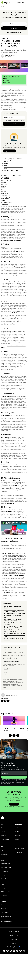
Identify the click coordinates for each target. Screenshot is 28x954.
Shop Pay (3, 908)
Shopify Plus (4, 912)
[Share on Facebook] (2, 701)
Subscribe (14, 777)
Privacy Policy (6, 783)
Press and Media (5, 839)
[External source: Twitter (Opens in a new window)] (7, 951)
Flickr (3, 188)
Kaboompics (5, 198)
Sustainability (18, 828)
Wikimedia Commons (7, 202)
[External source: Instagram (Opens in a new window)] (14, 951)
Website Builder (18, 852)
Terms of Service (14, 935)
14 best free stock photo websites (13, 158)
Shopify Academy (5, 875)
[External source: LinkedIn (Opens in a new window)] (20, 951)
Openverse (5, 204)
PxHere (18, 465)
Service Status (4, 854)
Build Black (17, 831)
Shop (2, 904)
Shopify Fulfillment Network (6, 916)
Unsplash (6, 163)
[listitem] (14, 724)
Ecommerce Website (20, 856)
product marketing (8, 458)
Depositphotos (6, 195)
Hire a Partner (4, 871)
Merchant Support (5, 863)
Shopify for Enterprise (6, 921)
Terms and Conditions (20, 782)
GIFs (13, 256)
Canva (4, 189)
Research (17, 839)
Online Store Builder (20, 848)
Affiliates (3, 847)
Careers (3, 831)
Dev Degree (4, 895)
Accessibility (18, 835)
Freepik (4, 191)
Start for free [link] (14, 28)
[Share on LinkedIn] (8, 701)
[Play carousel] (14, 735)
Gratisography (6, 197)
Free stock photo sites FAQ (11, 170)
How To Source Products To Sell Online (14, 613)
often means (17, 485)
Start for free (20, 2)
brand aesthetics (9, 503)
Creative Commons (19, 575)
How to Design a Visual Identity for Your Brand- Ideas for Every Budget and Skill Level (14, 635)
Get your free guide (9, 151)
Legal (2, 850)
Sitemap (14, 943)
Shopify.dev (4, 888)
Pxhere (4, 200)
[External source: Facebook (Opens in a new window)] (4, 951)
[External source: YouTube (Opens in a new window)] (11, 951)
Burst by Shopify (8, 160)
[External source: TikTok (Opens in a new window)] (17, 951)
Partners (3, 843)
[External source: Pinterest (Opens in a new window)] (24, 951)
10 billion (14, 312)
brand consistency (19, 556)
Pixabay (6, 161)
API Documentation (6, 891)
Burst (2, 219)
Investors (3, 835)
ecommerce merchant (20, 569)
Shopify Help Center (6, 867)
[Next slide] (17, 735)
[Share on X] (5, 701)
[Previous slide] (10, 735)
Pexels (5, 165)
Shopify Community (6, 878)
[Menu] (26, 2)
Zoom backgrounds (15, 240)
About (2, 828)
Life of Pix (5, 193)
